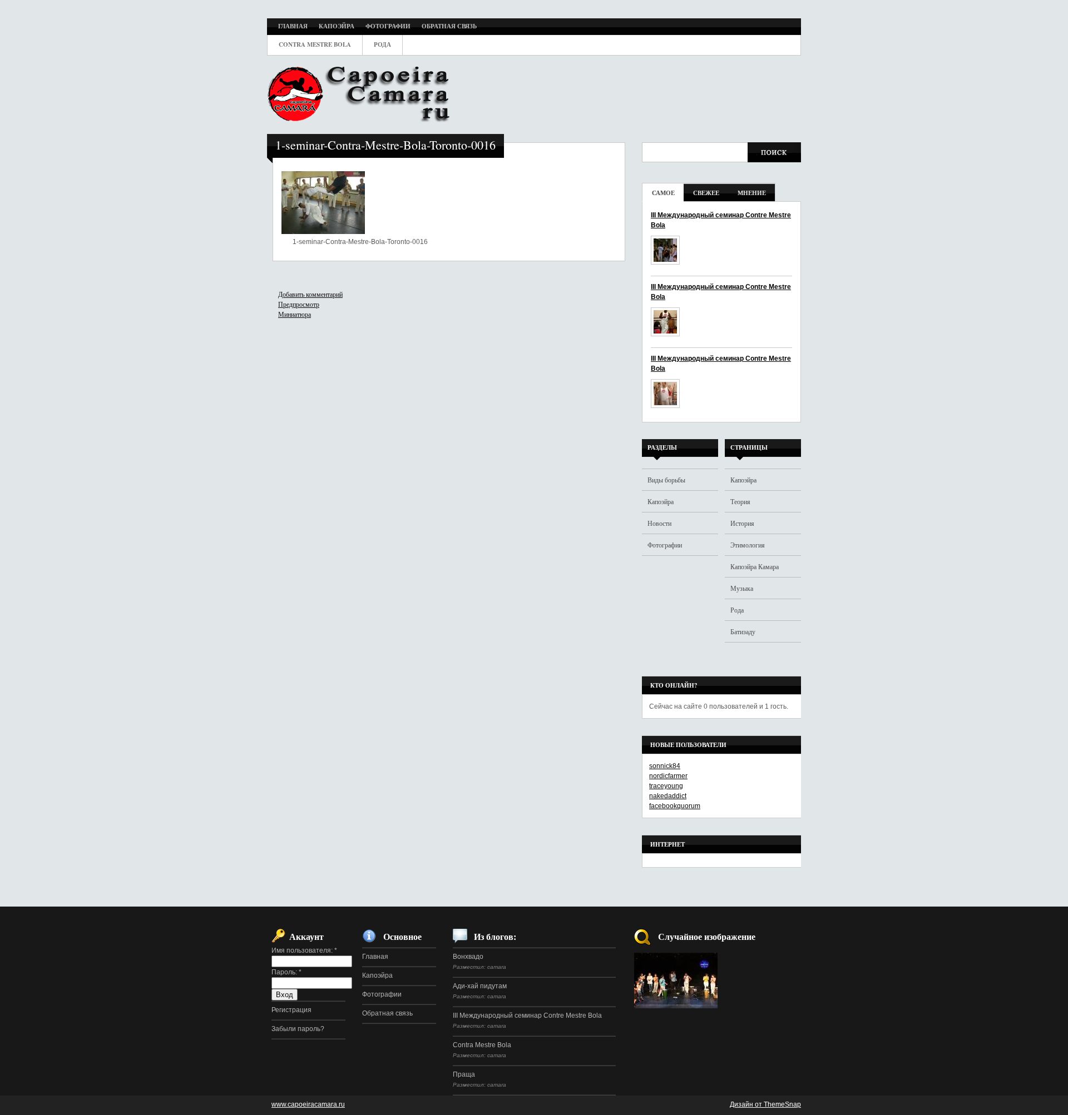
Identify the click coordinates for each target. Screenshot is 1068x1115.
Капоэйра (660, 501)
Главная (375, 956)
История (742, 523)
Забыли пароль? (297, 1029)
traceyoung (666, 786)
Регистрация (291, 1010)
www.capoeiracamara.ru (308, 1104)
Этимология (747, 544)
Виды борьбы (666, 479)
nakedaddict (667, 796)
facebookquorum (674, 806)
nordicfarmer (668, 776)
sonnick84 (664, 766)
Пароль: (286, 972)
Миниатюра (294, 314)
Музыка (741, 588)
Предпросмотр (298, 304)
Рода (737, 609)
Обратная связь (387, 1013)
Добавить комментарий (310, 294)
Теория (740, 501)
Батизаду (742, 631)
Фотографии (664, 544)
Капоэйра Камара (754, 566)
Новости (659, 523)
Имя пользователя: (304, 950)
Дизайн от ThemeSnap (765, 1104)
